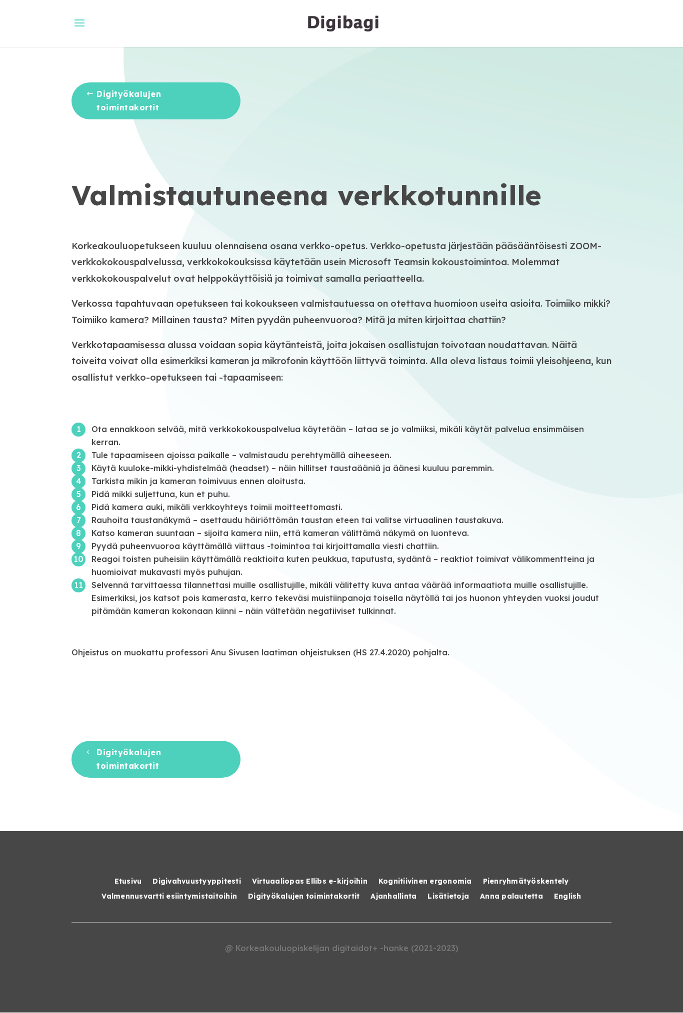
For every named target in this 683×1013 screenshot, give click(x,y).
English (568, 897)
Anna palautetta (511, 897)
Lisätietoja (448, 897)
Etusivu (128, 882)
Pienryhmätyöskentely (526, 882)
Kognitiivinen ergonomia (425, 882)
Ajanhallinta (393, 897)
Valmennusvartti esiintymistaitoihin (169, 897)
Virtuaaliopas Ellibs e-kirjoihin (310, 882)
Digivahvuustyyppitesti (196, 882)
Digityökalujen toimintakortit (128, 100)
